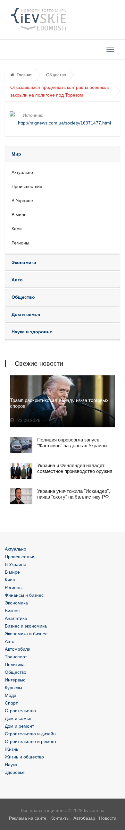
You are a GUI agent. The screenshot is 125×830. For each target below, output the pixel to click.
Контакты (60, 818)
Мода (10, 695)
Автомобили (17, 649)
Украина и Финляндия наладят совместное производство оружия (74, 468)
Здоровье (15, 772)
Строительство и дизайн (30, 733)
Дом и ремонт (19, 726)
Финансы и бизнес (24, 595)
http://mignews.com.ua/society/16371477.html (64, 122)
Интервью (15, 679)
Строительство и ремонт (30, 741)
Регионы (20, 242)
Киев (16, 228)
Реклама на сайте (27, 818)
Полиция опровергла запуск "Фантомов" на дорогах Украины (72, 442)
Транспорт (16, 656)
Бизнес (12, 610)
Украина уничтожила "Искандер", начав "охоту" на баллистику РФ (73, 494)
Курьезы (13, 687)
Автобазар (84, 818)
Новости (107, 818)
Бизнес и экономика (26, 626)
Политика (15, 664)
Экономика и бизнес (26, 633)
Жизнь (11, 749)
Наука (11, 764)
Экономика (16, 602)
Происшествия (27, 186)
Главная (24, 75)
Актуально (22, 172)
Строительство (20, 710)
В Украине (22, 200)
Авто (9, 641)
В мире (19, 214)
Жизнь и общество (24, 756)
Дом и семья (18, 718)
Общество (56, 75)
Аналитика (16, 618)
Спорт (11, 703)
